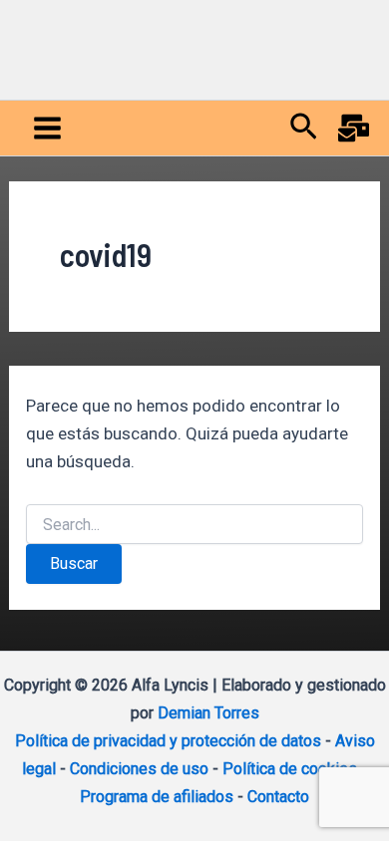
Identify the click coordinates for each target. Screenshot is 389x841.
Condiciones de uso (139, 768)
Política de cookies (289, 768)
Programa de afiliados (156, 796)
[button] (303, 127)
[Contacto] (353, 128)
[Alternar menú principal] (47, 128)
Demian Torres (208, 712)
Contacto (278, 796)
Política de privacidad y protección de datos (168, 740)
